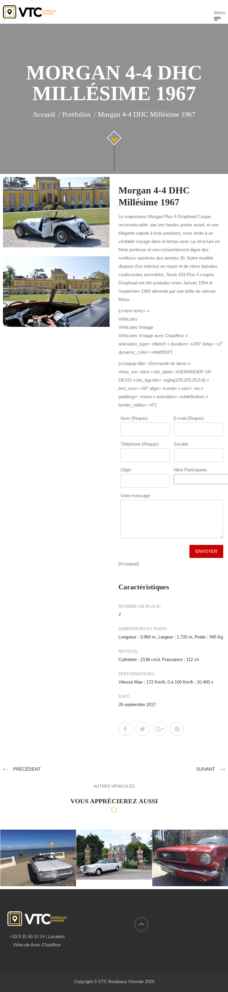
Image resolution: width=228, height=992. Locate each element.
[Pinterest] (177, 729)
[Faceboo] (125, 729)
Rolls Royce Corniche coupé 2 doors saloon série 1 (118, 860)
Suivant (205, 769)
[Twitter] (142, 729)
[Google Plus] (160, 729)
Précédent (27, 769)
